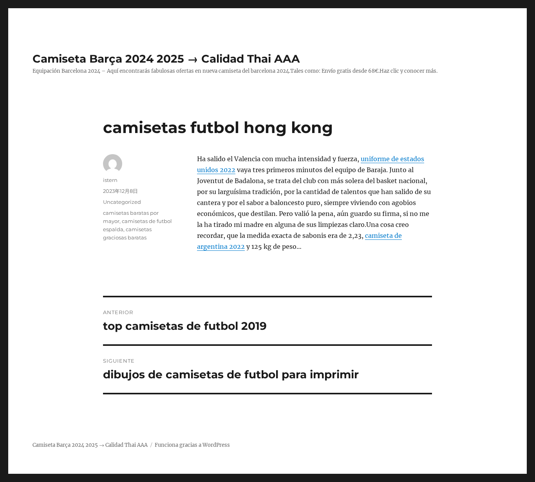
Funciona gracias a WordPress (192, 445)
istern (110, 180)
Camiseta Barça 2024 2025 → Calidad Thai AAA (166, 58)
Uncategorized (122, 202)
